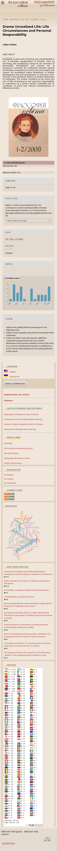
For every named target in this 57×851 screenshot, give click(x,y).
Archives (14, 19)
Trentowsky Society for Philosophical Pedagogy (23, 419)
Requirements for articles (17, 394)
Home (5, 19)
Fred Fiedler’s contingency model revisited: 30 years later (26, 590)
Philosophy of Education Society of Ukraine (21, 414)
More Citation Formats (17, 221)
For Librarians (10, 483)
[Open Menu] (2, 2)
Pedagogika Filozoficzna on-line (17, 458)
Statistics (8, 400)
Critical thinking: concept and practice (19, 597)
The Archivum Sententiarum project (18, 448)
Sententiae (8, 443)
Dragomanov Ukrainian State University (20, 429)
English (12, 372)
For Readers (9, 475)
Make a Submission (15, 383)
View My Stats (8, 843)
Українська (14, 376)
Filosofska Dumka (11, 453)
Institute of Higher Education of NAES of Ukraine (23, 424)
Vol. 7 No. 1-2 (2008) (29, 19)
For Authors (9, 479)
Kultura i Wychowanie (13, 463)
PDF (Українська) (15, 163)
